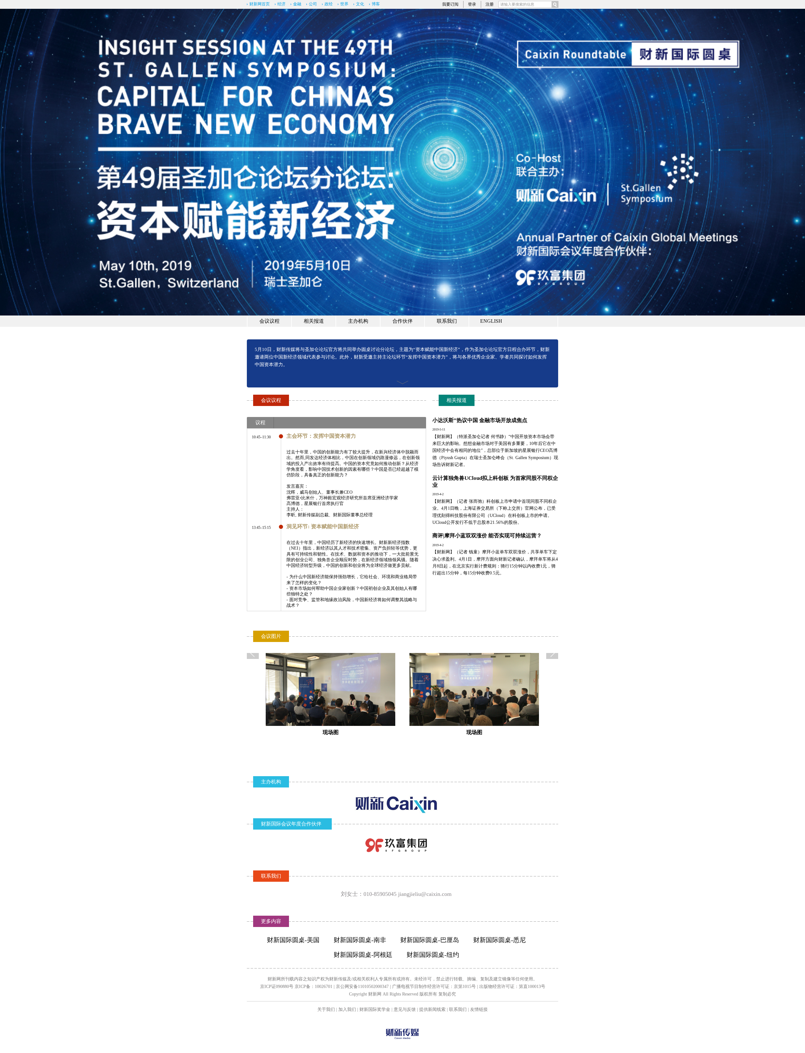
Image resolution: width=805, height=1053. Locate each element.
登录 (472, 4)
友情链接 (479, 1009)
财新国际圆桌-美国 (293, 939)
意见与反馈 (405, 1009)
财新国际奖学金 (374, 1009)
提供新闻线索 (432, 1009)
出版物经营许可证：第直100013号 (512, 986)
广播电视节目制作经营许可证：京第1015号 (434, 986)
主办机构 (358, 321)
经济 (281, 4)
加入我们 (347, 1009)
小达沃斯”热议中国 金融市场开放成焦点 (479, 420)
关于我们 (326, 1009)
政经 (329, 4)
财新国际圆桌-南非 (360, 939)
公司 (313, 4)
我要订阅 (450, 4)
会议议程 (269, 321)
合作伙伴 (402, 321)
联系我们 (447, 321)
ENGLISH (491, 321)
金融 (297, 4)
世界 (344, 4)
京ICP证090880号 (276, 986)
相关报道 (314, 321)
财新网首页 (259, 4)
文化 (360, 4)
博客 (376, 4)
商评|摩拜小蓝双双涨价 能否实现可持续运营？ (487, 536)
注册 (490, 4)
